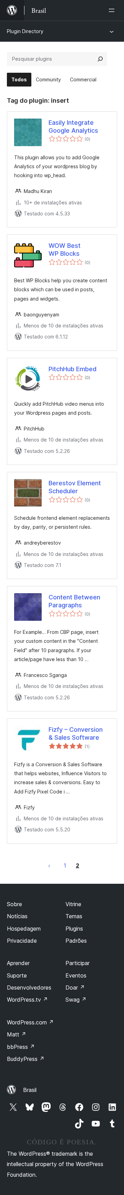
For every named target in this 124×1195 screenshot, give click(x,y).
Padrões (76, 940)
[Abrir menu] (113, 10)
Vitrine (73, 904)
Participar (77, 963)
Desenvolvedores (29, 987)
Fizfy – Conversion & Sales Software (76, 733)
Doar (75, 987)
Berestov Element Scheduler (75, 487)
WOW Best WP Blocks (65, 249)
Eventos (75, 975)
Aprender (18, 963)
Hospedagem (24, 928)
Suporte (17, 975)
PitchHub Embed (72, 369)
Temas (73, 916)
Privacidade (22, 940)
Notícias (17, 916)
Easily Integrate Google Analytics (73, 126)
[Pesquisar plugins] (100, 59)
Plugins (74, 928)
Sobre (14, 904)
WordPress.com (30, 1022)
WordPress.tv (27, 999)
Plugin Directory (25, 31)
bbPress (21, 1046)
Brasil (30, 1089)
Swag (75, 999)
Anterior (49, 865)
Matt (16, 1034)
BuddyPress (25, 1058)
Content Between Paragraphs (74, 601)
